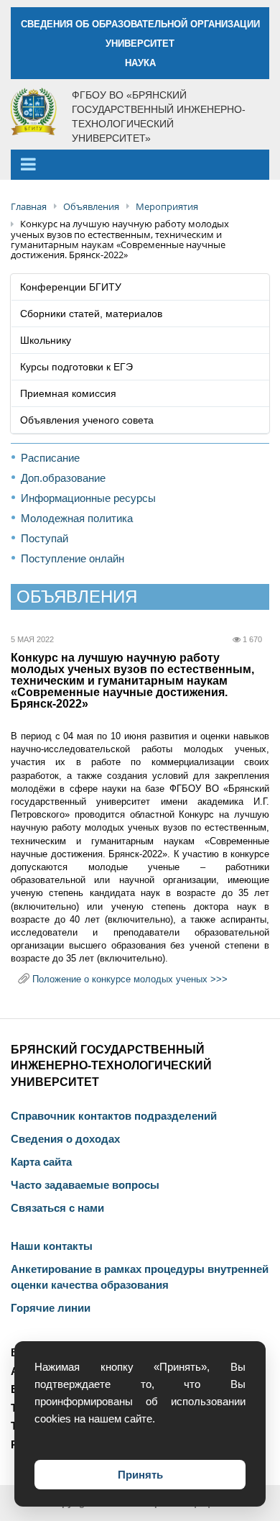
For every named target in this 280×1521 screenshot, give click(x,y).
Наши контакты (52, 1246)
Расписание (50, 458)
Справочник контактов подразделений (114, 1116)
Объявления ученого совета (87, 420)
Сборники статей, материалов (91, 313)
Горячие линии (50, 1308)
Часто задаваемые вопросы (85, 1185)
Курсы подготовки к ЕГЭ (76, 367)
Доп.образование (63, 478)
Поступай (44, 538)
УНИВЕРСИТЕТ (140, 43)
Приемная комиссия (68, 393)
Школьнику (45, 340)
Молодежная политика (77, 518)
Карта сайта (41, 1162)
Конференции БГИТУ (70, 287)
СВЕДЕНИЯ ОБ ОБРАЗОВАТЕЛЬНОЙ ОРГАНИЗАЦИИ (140, 24)
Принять (140, 1475)
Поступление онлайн (72, 558)
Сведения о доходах (65, 1139)
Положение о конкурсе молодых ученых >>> (130, 979)
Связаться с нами (57, 1208)
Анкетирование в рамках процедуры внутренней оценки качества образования (140, 1277)
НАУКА (140, 63)
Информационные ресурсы (88, 498)
